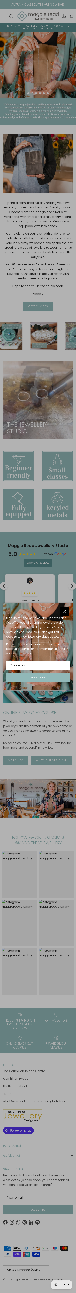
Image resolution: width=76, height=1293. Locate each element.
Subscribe (38, 677)
